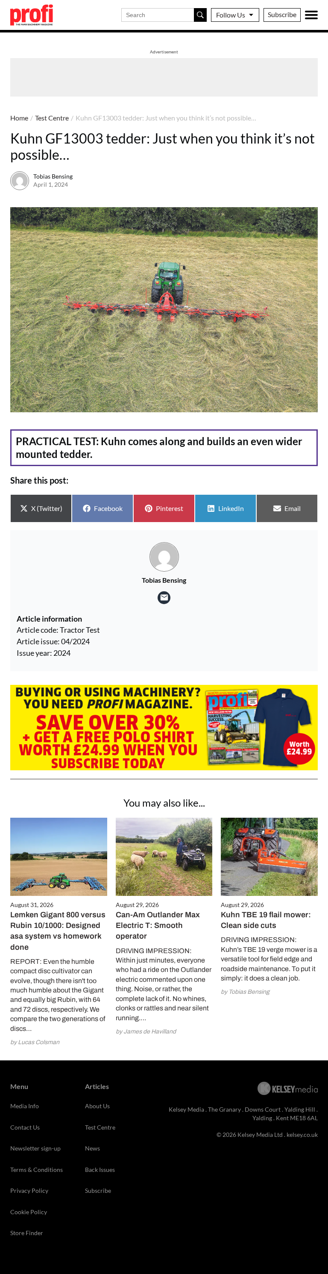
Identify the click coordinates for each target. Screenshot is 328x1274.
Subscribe (282, 14)
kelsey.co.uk (302, 1134)
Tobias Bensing (53, 176)
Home (19, 118)
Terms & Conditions (36, 1169)
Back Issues (100, 1169)
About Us (97, 1106)
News (92, 1148)
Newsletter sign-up (35, 1148)
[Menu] (311, 15)
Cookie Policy (28, 1211)
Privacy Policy (29, 1190)
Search (200, 15)
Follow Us (230, 15)
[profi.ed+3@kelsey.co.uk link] (164, 597)
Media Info (24, 1106)
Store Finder (26, 1232)
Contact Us (25, 1127)
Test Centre (52, 118)
